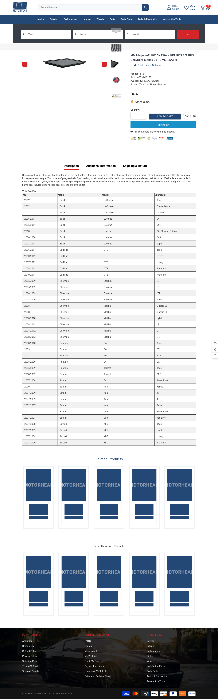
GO (188, 34)
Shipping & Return (135, 166)
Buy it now (163, 125)
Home (25, 46)
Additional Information (101, 166)
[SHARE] (193, 115)
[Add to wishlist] (187, 115)
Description (71, 166)
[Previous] (24, 64)
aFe (142, 73)
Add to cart (165, 116)
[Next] (104, 64)
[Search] (93, 7)
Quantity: (135, 109)
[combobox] (90, 7)
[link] (38, 511)
